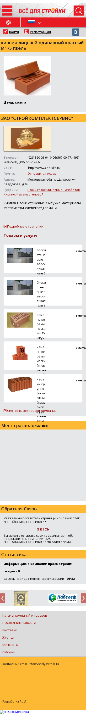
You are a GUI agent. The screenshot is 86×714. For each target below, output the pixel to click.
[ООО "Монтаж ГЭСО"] (21, 599)
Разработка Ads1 (14, 701)
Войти (14, 32)
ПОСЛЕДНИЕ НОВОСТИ (19, 622)
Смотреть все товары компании (32, 410)
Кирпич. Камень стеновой (23, 194)
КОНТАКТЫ (10, 644)
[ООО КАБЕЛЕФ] (63, 598)
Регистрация (40, 32)
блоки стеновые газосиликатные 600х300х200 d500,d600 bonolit (41, 275)
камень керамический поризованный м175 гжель (41, 365)
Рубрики (8, 652)
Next (82, 598)
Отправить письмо (42, 173)
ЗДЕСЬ (43, 529)
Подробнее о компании (25, 226)
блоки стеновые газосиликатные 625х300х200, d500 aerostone (41, 305)
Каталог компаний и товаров (24, 615)
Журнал (8, 637)
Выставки (9, 630)
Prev (4, 598)
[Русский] (32, 22)
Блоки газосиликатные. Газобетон (53, 190)
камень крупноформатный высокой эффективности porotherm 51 (41, 407)
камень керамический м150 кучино (41, 328)
